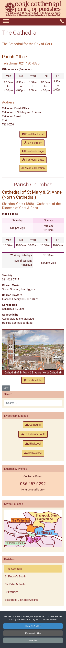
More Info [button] (33, 640)
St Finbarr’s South (15, 576)
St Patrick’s (11, 592)
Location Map (34, 380)
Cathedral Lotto (34, 159)
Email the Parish (34, 134)
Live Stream (34, 142)
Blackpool (35, 443)
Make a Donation (34, 168)
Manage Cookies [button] (33, 633)
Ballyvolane (35, 453)
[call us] (62, 21)
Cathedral (35, 424)
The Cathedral (14, 568)
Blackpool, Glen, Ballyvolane (21, 599)
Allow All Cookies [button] (33, 626)
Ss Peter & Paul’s (15, 584)
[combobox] (33, 403)
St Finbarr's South (34, 434)
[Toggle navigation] (6, 21)
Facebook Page (34, 151)
